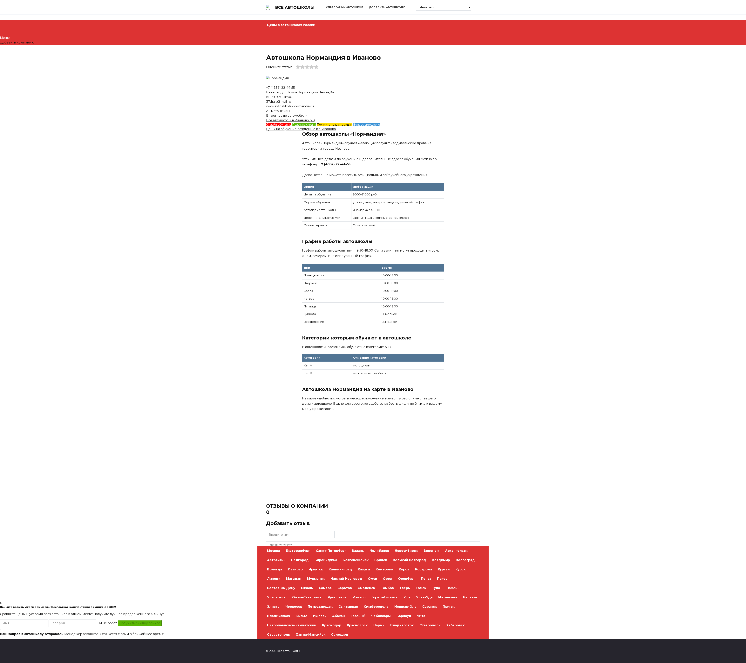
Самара (325, 588)
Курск (460, 569)
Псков (442, 579)
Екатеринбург (298, 551)
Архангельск (456, 551)
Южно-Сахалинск (306, 597)
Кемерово (384, 569)
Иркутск (316, 569)
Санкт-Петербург (331, 551)
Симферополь (376, 606)
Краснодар (331, 625)
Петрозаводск (320, 606)
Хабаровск (455, 625)
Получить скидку (304, 124)
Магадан (293, 579)
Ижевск (319, 616)
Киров (404, 569)
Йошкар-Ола (405, 606)
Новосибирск (406, 551)
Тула (436, 588)
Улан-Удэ (424, 597)
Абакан (338, 616)
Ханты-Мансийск (310, 634)
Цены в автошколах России (291, 25)
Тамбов (387, 588)
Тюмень (452, 588)
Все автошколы (295, 7)
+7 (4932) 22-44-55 (280, 87)
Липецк (273, 579)
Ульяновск (276, 597)
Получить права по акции (334, 124)
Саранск (429, 606)
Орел (387, 579)
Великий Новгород (409, 560)
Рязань (307, 588)
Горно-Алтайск (384, 597)
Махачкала (447, 597)
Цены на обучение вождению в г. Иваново (301, 129)
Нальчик (470, 597)
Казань (358, 551)
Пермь (378, 625)
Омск (372, 579)
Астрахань (276, 560)
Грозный (358, 616)
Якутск (449, 606)
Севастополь (278, 634)
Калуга (364, 569)
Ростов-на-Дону (281, 588)
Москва (273, 551)
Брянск (380, 560)
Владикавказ (278, 616)
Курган (444, 569)
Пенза (426, 579)
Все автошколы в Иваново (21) (290, 120)
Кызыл (301, 616)
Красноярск (357, 625)
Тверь (405, 588)
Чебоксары (381, 616)
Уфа (407, 597)
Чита (421, 616)
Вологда (274, 569)
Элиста (273, 606)
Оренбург (406, 579)
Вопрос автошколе (366, 124)
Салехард (339, 634)
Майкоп (359, 597)
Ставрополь (429, 625)
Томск (421, 588)
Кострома (423, 569)
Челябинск (379, 551)
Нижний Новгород (346, 579)
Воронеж (431, 551)
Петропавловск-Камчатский (291, 625)
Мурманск (316, 579)
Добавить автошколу (387, 7)
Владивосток (402, 625)
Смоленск (366, 588)
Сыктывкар (348, 606)
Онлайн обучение (278, 124)
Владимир (441, 560)
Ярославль (337, 597)
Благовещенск (356, 560)
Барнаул (404, 616)
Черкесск (293, 606)
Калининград (340, 569)
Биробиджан (326, 560)
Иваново (295, 569)
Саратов (344, 588)
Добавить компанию (17, 42)
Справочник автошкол (344, 7)
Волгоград (465, 560)
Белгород (300, 560)
